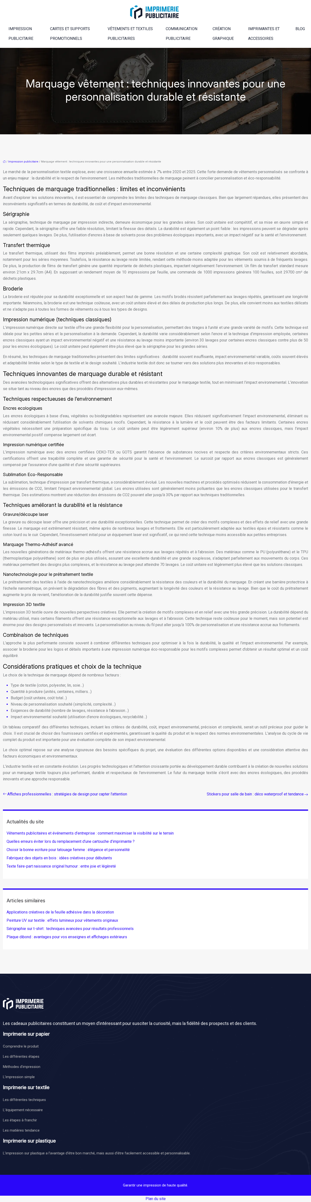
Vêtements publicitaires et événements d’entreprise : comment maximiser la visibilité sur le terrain (90, 833)
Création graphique (223, 33)
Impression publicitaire (21, 33)
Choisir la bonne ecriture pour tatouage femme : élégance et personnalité (68, 849)
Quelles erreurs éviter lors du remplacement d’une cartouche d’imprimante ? (71, 841)
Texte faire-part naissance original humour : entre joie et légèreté (61, 866)
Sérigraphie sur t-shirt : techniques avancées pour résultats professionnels (70, 928)
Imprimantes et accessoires (264, 33)
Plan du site (156, 1198)
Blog (300, 28)
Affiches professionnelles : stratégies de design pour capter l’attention (67, 794)
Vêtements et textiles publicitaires (130, 33)
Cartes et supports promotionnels (70, 33)
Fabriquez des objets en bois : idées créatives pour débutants (59, 858)
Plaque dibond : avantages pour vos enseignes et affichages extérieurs (67, 937)
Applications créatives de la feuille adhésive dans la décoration (60, 912)
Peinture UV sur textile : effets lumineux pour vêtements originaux (62, 920)
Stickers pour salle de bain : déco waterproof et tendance (255, 794)
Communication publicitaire (181, 33)
